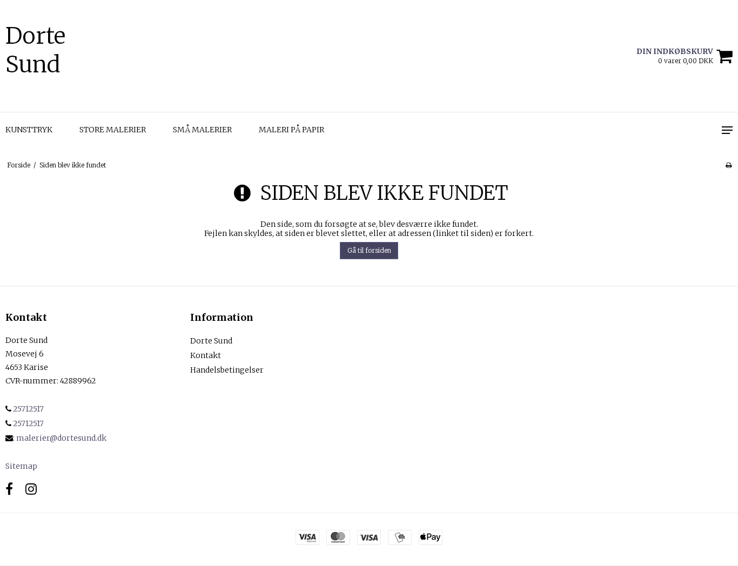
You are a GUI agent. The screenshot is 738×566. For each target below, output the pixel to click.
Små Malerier (202, 129)
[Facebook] (9, 489)
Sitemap (21, 466)
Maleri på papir (291, 129)
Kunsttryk (28, 129)
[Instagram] (31, 489)
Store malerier (112, 129)
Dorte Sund (35, 50)
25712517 (27, 409)
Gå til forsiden (369, 250)
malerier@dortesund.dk (61, 438)
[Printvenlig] (728, 165)
